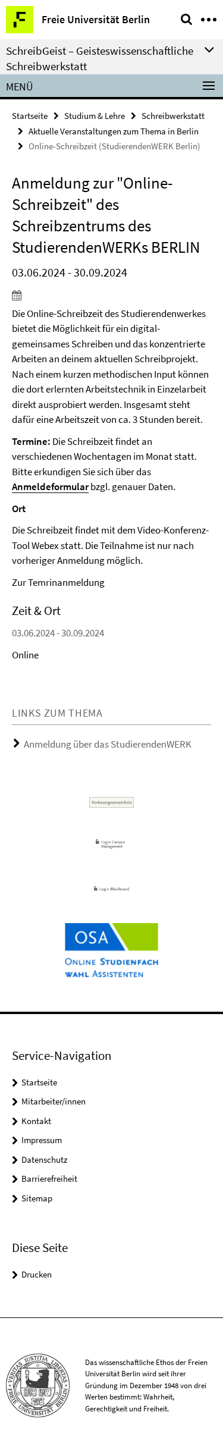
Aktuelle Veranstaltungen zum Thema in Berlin (114, 131)
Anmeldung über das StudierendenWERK (107, 744)
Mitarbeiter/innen (53, 1101)
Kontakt (36, 1120)
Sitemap (36, 1198)
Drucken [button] (36, 1274)
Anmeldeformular (50, 486)
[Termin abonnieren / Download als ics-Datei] (111, 295)
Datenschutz (44, 1159)
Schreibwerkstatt (173, 115)
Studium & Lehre (94, 115)
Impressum (41, 1140)
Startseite (30, 115)
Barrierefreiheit (49, 1178)
